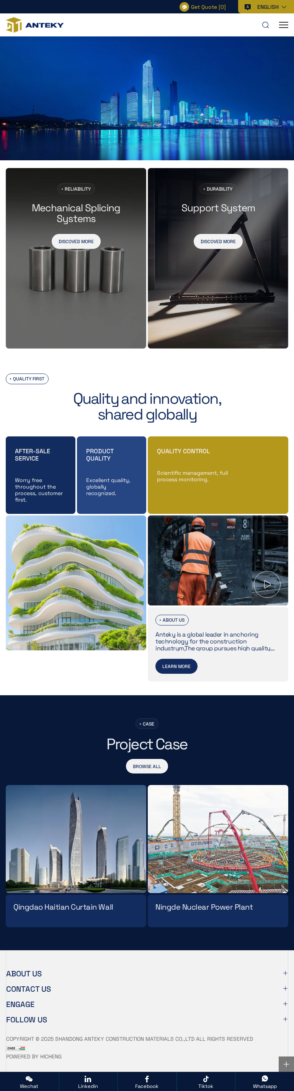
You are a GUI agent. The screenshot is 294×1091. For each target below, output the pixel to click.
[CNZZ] (15, 1047)
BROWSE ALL (147, 766)
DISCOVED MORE (76, 241)
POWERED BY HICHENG (34, 1056)
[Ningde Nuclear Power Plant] (218, 839)
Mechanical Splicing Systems (76, 213)
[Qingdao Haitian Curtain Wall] (76, 839)
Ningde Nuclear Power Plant (204, 907)
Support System (218, 208)
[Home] (35, 25)
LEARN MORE (176, 666)
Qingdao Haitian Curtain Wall (63, 907)
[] (208, 6)
